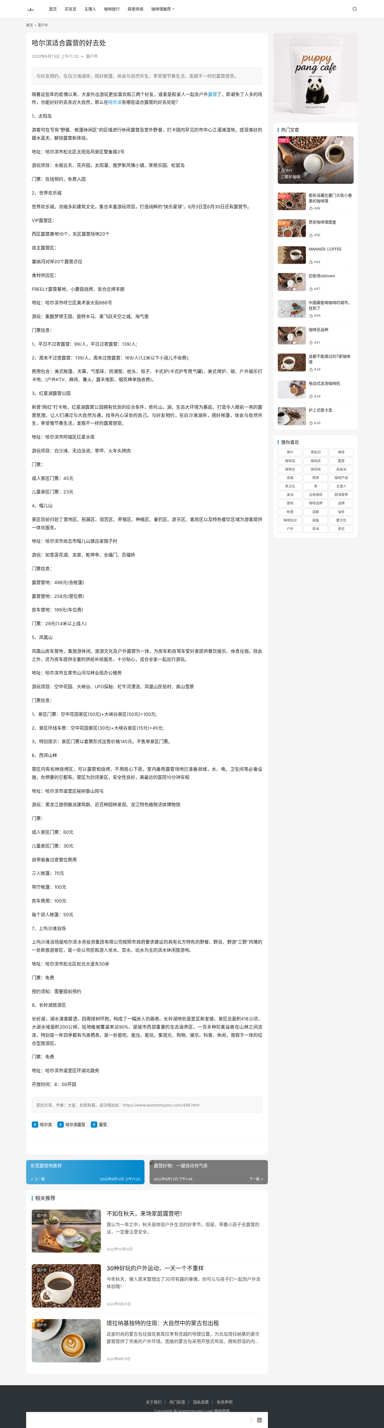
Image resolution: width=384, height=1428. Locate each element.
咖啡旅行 (112, 8)
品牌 (341, 503)
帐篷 (290, 512)
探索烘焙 (135, 8)
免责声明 (224, 1402)
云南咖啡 (315, 495)
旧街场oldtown (322, 275)
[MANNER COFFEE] (292, 255)
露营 (212, 94)
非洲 (315, 529)
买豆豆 (70, 8)
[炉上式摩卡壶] (292, 416)
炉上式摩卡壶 (320, 410)
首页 (53, 8)
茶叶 (290, 452)
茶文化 (290, 486)
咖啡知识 (290, 520)
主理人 (90, 8)
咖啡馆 (290, 461)
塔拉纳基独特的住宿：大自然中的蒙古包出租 (163, 1323)
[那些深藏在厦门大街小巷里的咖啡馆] (292, 201)
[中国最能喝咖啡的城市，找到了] (292, 309)
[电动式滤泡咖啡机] (292, 389)
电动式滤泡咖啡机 (324, 383)
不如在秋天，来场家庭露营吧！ (146, 1213)
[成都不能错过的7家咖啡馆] (292, 362)
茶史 (341, 529)
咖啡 (341, 452)
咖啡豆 (290, 469)
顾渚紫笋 (341, 495)
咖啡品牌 (315, 503)
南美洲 (341, 469)
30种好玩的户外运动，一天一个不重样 (155, 1268)
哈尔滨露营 (75, 1124)
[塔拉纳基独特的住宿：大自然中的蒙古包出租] (66, 1340)
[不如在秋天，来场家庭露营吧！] (66, 1231)
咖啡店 (316, 461)
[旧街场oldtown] (292, 282)
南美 (290, 478)
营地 (290, 503)
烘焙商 (316, 469)
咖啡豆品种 (318, 329)
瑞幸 (341, 512)
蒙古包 (341, 520)
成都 (315, 512)
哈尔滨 (115, 102)
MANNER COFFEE (325, 249)
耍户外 (92, 56)
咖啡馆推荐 (161, 8)
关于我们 (154, 1402)
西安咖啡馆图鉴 (322, 222)
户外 (290, 529)
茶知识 (316, 452)
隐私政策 (201, 1402)
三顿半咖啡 (290, 176)
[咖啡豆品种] (292, 336)
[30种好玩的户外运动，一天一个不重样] (66, 1286)
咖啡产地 (341, 478)
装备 (315, 520)
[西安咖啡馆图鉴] (292, 228)
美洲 (290, 495)
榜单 (315, 478)
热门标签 (177, 1402)
